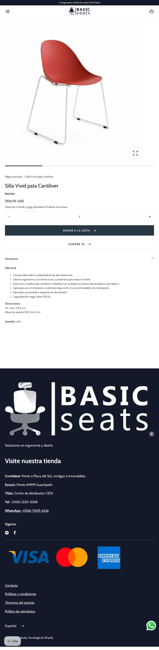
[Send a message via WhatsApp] (151, 625)
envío (29, 206)
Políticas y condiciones (20, 594)
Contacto (11, 585)
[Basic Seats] (79, 11)
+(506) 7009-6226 (27, 511)
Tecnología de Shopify (40, 637)
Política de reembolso (20, 611)
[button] (7, 11)
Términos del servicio (19, 603)
